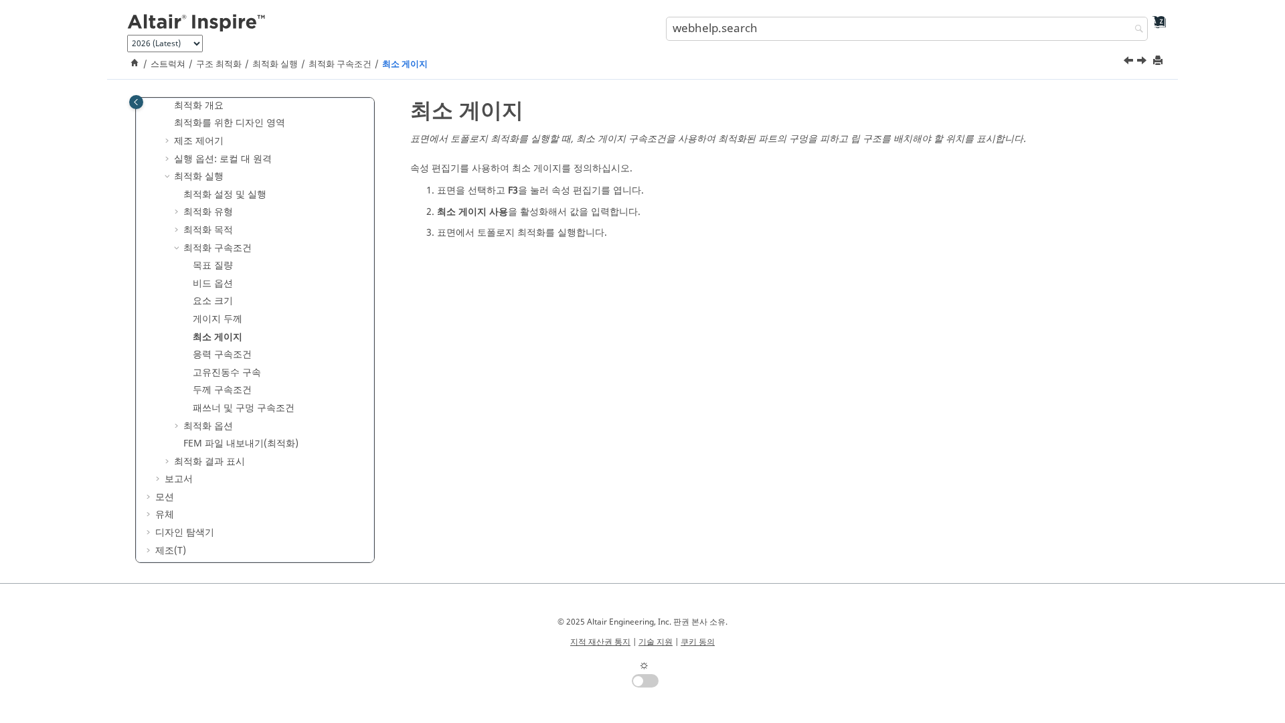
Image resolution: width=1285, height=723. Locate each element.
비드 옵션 (213, 283)
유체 (164, 514)
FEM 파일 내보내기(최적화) (240, 443)
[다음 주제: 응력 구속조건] (1143, 62)
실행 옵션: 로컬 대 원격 (223, 159)
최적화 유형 (208, 212)
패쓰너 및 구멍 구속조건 (243, 408)
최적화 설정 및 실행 (224, 194)
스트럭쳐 (168, 64)
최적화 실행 (275, 64)
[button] (168, 105)
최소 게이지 (405, 64)
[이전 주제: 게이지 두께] (1129, 62)
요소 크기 (213, 301)
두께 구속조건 (222, 390)
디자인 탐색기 (184, 533)
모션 (164, 497)
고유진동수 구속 (227, 373)
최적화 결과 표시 (209, 462)
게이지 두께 (217, 319)
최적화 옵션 (208, 426)
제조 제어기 (199, 141)
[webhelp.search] (1135, 30)
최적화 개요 (199, 105)
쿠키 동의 (698, 642)
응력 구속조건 (222, 354)
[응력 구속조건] (1143, 62)
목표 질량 (213, 265)
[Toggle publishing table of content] (136, 102)
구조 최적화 (219, 64)
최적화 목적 (208, 230)
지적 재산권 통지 (600, 642)
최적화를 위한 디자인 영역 (229, 123)
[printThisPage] (1159, 61)
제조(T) (170, 551)
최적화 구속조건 (340, 64)
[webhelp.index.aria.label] (1155, 27)
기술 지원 (655, 642)
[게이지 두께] (1129, 62)
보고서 (179, 479)
